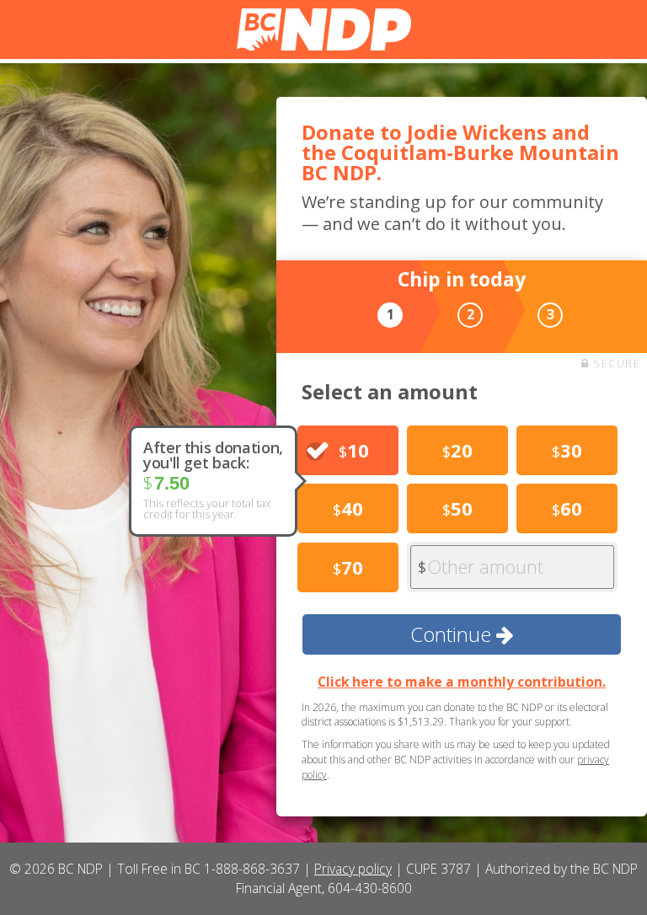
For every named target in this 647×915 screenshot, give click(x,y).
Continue (453, 634)
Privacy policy (353, 868)
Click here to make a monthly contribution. (462, 681)
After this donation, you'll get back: (213, 455)
